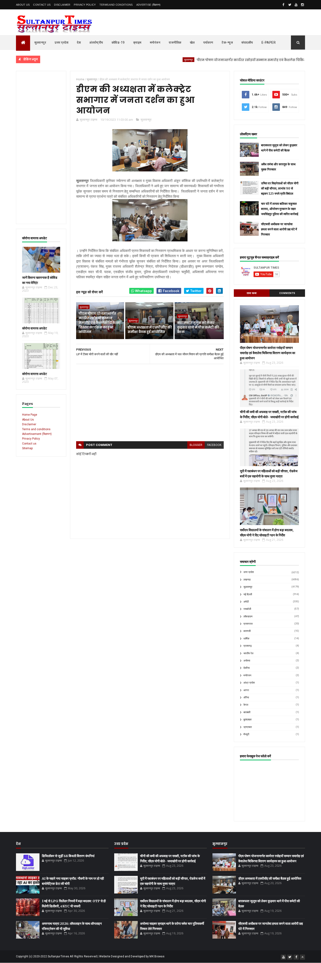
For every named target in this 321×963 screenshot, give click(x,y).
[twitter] (289, 4)
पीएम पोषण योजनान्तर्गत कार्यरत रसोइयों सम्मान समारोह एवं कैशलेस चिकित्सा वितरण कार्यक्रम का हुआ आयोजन (99, 322)
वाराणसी (247, 631)
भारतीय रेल (248, 653)
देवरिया (246, 667)
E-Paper (269, 42)
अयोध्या (246, 660)
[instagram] (302, 4)
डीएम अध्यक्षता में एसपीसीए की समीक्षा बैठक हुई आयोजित (150, 329)
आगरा (246, 690)
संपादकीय (247, 42)
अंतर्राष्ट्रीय (96, 42)
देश (79, 42)
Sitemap (27, 448)
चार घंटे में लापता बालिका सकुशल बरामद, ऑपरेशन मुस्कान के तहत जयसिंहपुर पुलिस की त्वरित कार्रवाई (279, 209)
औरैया (246, 697)
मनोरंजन (155, 42)
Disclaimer (62, 4)
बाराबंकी (246, 712)
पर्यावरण (208, 42)
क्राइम (137, 42)
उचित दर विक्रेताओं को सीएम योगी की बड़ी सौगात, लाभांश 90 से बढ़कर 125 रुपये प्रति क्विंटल (279, 188)
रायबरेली (247, 609)
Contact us (29, 443)
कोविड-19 (118, 42)
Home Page (29, 414)
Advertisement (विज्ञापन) (37, 434)
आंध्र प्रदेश (249, 682)
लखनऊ (247, 579)
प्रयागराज (248, 623)
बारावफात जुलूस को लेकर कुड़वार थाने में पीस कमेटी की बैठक (198, 327)
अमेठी (246, 601)
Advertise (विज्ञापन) (148, 4)
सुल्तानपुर (40, 42)
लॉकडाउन (247, 616)
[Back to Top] (302, 957)
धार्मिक (246, 638)
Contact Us (42, 4)
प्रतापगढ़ (247, 645)
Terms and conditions (116, 4)
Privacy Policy (85, 4)
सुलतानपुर (170, 59)
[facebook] (283, 4)
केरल (245, 704)
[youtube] (296, 4)
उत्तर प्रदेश (61, 42)
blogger (196, 445)
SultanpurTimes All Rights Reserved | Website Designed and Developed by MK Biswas (106, 956)
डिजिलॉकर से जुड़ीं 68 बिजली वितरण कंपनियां (68, 856)
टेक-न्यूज (227, 42)
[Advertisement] (41, 147)
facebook (214, 445)
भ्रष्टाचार (247, 727)
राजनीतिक (175, 42)
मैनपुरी (246, 734)
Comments (287, 293)
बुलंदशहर (247, 719)
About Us (23, 4)
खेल (192, 42)
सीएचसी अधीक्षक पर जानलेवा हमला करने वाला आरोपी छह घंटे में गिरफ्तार (279, 229)
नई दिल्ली (247, 594)
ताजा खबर (252, 293)
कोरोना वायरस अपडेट (34, 328)
